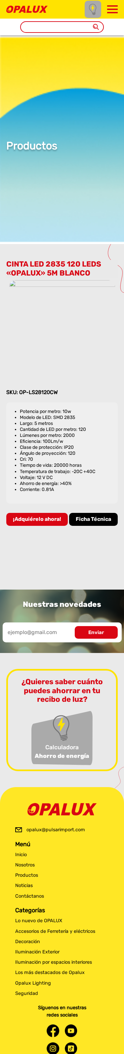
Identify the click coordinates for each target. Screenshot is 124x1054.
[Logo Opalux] (62, 809)
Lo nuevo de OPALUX (38, 921)
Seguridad (26, 993)
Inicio (21, 854)
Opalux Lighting (33, 983)
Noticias (24, 885)
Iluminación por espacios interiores (53, 962)
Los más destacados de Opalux (50, 972)
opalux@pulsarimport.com (55, 830)
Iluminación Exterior (37, 952)
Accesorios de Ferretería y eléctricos (55, 931)
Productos (26, 875)
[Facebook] (53, 1030)
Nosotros (25, 865)
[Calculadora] (93, 9)
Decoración (27, 941)
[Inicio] (27, 8)
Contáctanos (29, 896)
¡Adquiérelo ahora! (37, 519)
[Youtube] (71, 1030)
